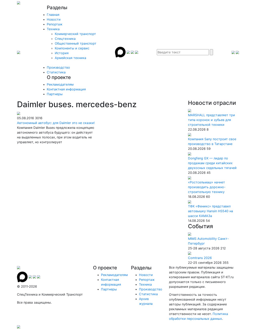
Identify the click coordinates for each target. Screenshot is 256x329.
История (62, 53)
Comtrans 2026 (200, 258)
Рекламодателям (60, 84)
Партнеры (55, 94)
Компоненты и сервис (72, 48)
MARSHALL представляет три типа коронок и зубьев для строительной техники (211, 120)
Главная (53, 15)
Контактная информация (66, 89)
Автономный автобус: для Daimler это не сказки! (56, 123)
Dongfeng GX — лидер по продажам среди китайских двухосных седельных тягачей (212, 163)
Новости (54, 19)
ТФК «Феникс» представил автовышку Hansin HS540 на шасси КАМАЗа (210, 211)
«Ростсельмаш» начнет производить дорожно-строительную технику (206, 187)
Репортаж (54, 24)
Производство (58, 67)
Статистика (56, 72)
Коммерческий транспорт (75, 34)
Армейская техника (70, 58)
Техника (53, 29)
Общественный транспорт (75, 43)
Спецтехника (65, 39)
